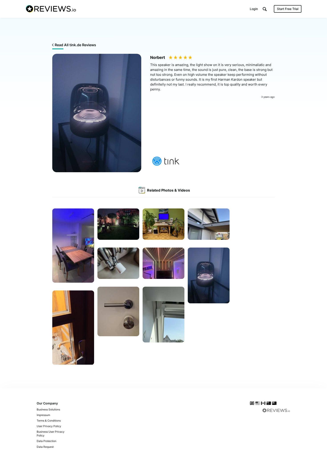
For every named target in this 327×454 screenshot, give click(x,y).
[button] (264, 9)
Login (254, 9)
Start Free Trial (287, 9)
